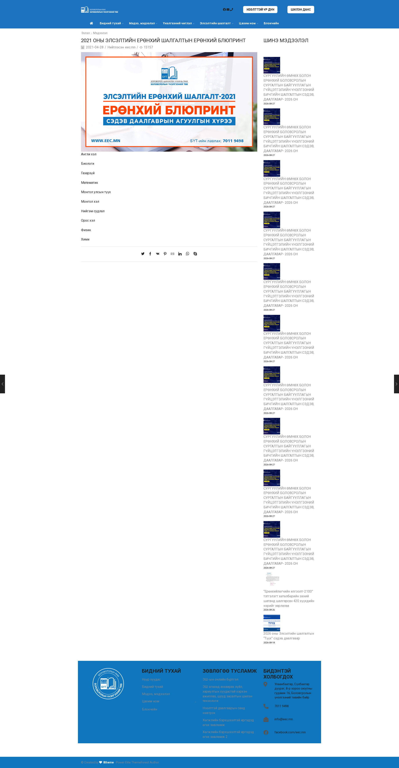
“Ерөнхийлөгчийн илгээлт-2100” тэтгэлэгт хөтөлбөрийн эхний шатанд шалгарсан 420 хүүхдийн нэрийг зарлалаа (289, 598)
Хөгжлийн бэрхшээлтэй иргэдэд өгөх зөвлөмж (228, 722)
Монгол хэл (90, 202)
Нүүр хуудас (151, 679)
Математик (89, 183)
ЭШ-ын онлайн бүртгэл (220, 679)
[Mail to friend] (172, 254)
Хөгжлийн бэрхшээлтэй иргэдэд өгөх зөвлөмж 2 (228, 734)
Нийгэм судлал (93, 211)
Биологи (87, 164)
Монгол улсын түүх (96, 192)
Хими (85, 239)
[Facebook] (150, 254)
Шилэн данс (301, 9)
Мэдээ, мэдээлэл (156, 694)
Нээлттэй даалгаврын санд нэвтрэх (224, 710)
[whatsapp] (187, 254)
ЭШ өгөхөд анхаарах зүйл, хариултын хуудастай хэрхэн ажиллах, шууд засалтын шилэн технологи (227, 694)
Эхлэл (85, 33)
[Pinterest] (165, 254)
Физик (86, 230)
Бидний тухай (152, 687)
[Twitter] (144, 254)
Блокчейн (271, 23)
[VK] (157, 254)
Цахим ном (247, 23)
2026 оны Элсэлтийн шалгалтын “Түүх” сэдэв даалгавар (289, 636)
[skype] (194, 254)
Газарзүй (88, 173)
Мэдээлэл (100, 33)
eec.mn (130, 47)
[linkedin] (180, 254)
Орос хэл (88, 220)
